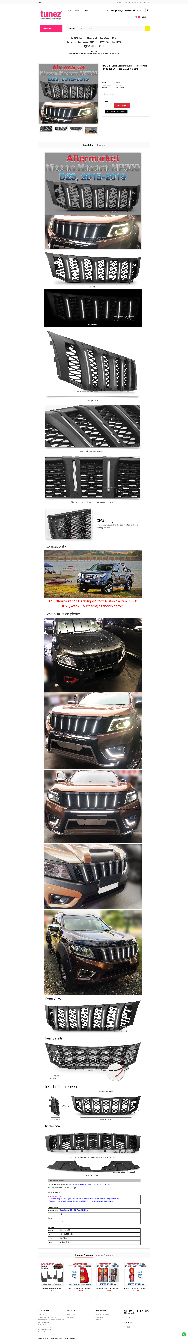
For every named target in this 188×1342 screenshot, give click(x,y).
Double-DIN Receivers (45, 1332)
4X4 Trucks (41, 1315)
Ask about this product (117, 111)
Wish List (127, 2)
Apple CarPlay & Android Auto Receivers (51, 1320)
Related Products (84, 1255)
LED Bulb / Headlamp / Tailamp (48, 1327)
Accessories (42, 1324)
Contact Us (70, 1317)
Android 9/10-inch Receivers (47, 1317)
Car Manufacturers (44, 1322)
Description (88, 145)
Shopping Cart (136, 2)
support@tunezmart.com (126, 10)
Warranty (98, 1320)
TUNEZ (97, 52)
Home (92, 52)
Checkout (147, 2)
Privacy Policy (99, 1317)
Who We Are (71, 1315)
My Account (118, 2)
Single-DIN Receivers (45, 1329)
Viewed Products (104, 1255)
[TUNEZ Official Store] (51, 21)
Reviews (101, 145)
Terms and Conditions (102, 1315)
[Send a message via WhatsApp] (184, 1334)
